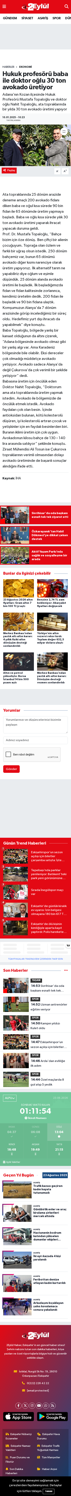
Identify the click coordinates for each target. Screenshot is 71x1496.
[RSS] (52, 1406)
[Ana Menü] (4, 6)
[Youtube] (39, 1406)
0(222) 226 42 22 (38, 1383)
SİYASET (27, 18)
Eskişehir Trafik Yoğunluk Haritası (48, 1447)
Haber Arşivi (49, 1469)
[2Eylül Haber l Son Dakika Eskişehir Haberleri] (35, 7)
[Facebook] (18, 1406)
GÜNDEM (10, 18)
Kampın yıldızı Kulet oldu (45, 1026)
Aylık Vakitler (13, 1162)
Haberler (8, 67)
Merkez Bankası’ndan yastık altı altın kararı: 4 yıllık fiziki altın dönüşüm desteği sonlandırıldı (18, 639)
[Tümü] (66, 970)
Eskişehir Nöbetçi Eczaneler (19, 1436)
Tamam (48, 1491)
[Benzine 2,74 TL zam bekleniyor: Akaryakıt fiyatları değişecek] (52, 588)
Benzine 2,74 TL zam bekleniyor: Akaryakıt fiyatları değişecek (51, 602)
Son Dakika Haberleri (14, 1471)
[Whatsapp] (46, 1406)
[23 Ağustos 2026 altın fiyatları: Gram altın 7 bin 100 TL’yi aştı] (18, 588)
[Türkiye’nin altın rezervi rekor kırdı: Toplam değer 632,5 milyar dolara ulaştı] (52, 621)
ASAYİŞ (43, 18)
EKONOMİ (25, 67)
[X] (25, 1406)
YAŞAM (36, 980)
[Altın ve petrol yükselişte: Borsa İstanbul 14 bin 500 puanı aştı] (18, 661)
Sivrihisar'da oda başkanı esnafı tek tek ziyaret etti (47, 988)
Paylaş (11, 170)
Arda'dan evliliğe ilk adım (47, 1063)
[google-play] (52, 1417)
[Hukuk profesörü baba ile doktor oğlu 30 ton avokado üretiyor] (35, 145)
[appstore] (18, 1417)
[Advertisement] (35, 809)
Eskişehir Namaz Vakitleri (18, 1447)
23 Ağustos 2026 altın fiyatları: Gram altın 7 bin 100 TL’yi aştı (18, 602)
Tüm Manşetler (51, 1457)
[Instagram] (32, 1406)
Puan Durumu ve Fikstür (18, 1459)
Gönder (11, 769)
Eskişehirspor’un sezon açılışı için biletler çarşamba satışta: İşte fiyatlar (47, 1044)
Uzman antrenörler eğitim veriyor (48, 1007)
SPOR (56, 18)
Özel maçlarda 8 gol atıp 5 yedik (47, 1082)
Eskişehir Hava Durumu (48, 1436)
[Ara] (67, 6)
